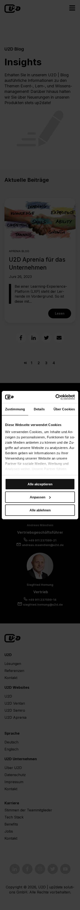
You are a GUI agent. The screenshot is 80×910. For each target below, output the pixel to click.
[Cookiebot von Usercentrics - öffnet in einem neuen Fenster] (56, 397)
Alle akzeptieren (40, 484)
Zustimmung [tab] (15, 409)
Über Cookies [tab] (64, 409)
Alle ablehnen (40, 510)
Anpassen (37, 497)
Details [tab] (39, 409)
